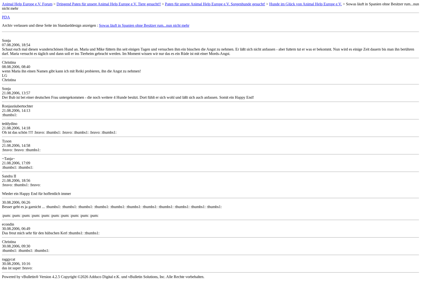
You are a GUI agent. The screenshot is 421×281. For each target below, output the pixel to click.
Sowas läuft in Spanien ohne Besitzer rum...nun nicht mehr (144, 25)
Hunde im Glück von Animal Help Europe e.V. (305, 4)
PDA (6, 17)
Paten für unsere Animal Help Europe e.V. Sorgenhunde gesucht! (215, 4)
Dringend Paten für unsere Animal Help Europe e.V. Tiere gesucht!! (109, 4)
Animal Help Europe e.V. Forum (27, 4)
